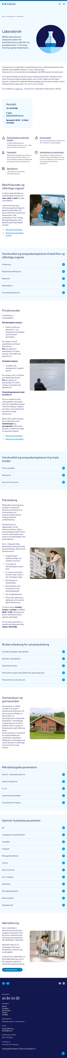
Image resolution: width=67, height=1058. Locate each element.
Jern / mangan (7, 877)
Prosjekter (5, 1008)
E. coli (4, 788)
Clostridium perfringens (11, 803)
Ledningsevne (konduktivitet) (13, 835)
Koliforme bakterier (10, 781)
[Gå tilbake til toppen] (63, 1053)
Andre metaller (8, 898)
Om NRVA (5, 1014)
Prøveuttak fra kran (9, 666)
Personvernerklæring (27, 1048)
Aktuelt (4, 1006)
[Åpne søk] (60, 4)
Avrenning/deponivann (11, 292)
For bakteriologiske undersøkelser (15, 652)
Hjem (3, 16)
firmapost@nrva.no (8, 1028)
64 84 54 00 (11, 998)
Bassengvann (7, 285)
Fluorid (5, 863)
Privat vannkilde (8, 468)
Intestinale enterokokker (11, 795)
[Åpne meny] (63, 4)
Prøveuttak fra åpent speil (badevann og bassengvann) (23, 673)
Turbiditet (6, 842)
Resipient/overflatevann (11, 271)
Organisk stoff (7, 905)
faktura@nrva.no (7, 1030)
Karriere (4, 1012)
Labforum (19, 89)
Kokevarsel (6, 475)
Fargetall (5, 849)
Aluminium (6, 884)
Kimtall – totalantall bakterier (13, 774)
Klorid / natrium (8, 870)
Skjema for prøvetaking (15, 439)
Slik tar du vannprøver (14, 229)
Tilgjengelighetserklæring (10, 1048)
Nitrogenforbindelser (10, 856)
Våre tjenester (11, 16)
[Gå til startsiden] (9, 4)
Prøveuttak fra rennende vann (13, 680)
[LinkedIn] (63, 983)
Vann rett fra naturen (10, 482)
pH (3, 828)
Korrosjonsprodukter (10, 891)
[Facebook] (60, 983)
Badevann (6, 278)
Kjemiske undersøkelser (11, 659)
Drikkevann (6, 264)
